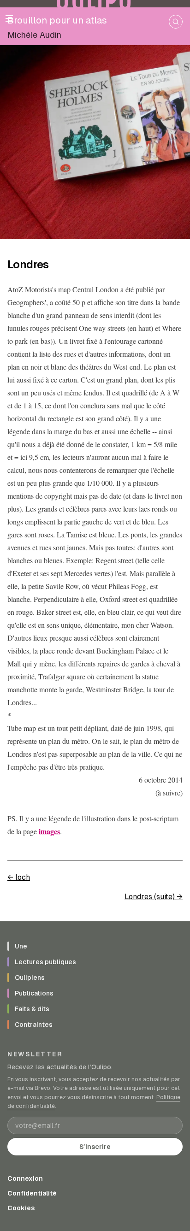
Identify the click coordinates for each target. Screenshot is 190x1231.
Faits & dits (32, 1009)
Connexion (25, 1178)
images (49, 831)
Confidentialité (32, 1193)
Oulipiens (30, 977)
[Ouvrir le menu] (9, 18)
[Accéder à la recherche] (176, 22)
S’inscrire (95, 1146)
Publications (34, 993)
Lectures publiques (45, 962)
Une (21, 946)
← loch (18, 877)
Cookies (21, 1208)
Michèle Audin (34, 35)
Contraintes (34, 1024)
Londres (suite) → (154, 896)
